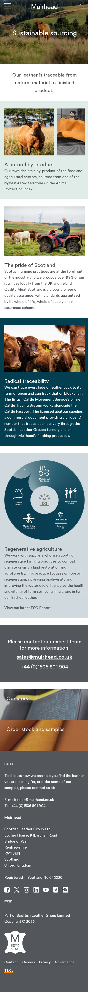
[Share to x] (16, 890)
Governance (64, 962)
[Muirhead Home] (44, 6)
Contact (11, 962)
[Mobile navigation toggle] (7, 6)
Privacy (45, 962)
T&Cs (8, 970)
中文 (8, 901)
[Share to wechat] (65, 890)
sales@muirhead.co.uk (44, 657)
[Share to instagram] (26, 890)
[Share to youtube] (46, 890)
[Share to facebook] (7, 890)
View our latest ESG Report (27, 608)
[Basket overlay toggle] (81, 6)
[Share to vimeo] (55, 890)
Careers (28, 962)
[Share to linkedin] (36, 890)
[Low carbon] (44, 704)
